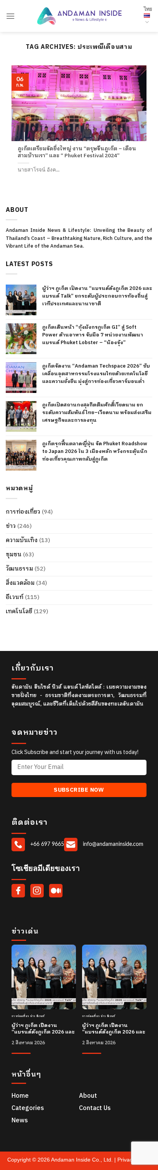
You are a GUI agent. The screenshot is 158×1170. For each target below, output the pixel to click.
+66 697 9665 (46, 844)
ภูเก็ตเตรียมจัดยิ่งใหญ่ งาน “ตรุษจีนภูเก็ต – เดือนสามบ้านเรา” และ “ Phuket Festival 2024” (77, 152)
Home (20, 1096)
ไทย (148, 9)
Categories (28, 1108)
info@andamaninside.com (112, 844)
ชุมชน (13, 554)
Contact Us (95, 1108)
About (88, 1096)
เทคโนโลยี (19, 611)
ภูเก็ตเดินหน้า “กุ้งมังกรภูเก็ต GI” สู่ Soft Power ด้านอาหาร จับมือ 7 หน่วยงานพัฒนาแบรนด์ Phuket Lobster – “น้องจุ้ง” (92, 334)
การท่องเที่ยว (23, 512)
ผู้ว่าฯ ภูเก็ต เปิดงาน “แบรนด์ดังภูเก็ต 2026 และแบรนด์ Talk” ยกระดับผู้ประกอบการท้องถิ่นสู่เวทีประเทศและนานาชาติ (97, 296)
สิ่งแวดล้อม (20, 583)
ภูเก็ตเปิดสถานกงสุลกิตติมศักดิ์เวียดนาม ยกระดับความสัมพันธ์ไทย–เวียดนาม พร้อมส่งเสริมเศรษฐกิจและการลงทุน (96, 412)
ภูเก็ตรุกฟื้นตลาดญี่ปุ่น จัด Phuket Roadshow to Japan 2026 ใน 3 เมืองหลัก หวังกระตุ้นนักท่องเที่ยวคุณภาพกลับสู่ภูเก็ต (94, 451)
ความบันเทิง (22, 540)
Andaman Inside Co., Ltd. (82, 1160)
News (20, 1120)
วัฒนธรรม (19, 569)
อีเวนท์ (14, 597)
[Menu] (10, 16)
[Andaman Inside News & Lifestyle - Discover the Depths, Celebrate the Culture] (79, 16)
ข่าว (11, 526)
